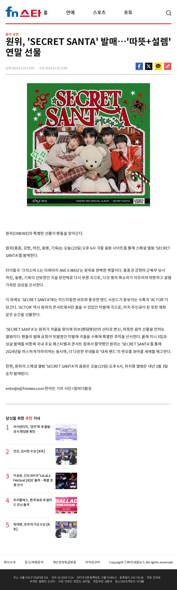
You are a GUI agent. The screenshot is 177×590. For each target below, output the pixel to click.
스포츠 (99, 13)
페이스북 (139, 66)
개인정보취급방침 (64, 562)
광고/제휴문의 (34, 562)
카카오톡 (158, 66)
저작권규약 (92, 562)
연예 (70, 13)
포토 (128, 13)
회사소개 (10, 562)
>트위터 (148, 66)
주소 (167, 66)
